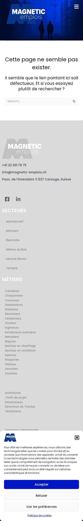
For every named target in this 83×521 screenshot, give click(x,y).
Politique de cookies (39, 515)
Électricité (13, 240)
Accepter (42, 484)
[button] (77, 438)
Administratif (15, 222)
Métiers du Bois (16, 249)
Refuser (41, 495)
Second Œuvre (16, 259)
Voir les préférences (41, 507)
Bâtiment (12, 231)
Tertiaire (12, 268)
